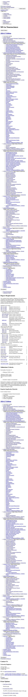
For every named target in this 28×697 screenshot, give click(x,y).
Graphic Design (9, 110)
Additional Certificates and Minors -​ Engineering (16, 194)
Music (7, 120)
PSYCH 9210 (5, 340)
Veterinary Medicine (10, 257)
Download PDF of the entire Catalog (10, 693)
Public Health (8, 221)
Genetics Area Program (10, 198)
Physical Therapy (9, 218)
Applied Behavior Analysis (11, 152)
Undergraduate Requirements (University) (14, 44)
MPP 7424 (4, 330)
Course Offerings (6, 18)
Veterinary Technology (10, 258)
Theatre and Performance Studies (12, 140)
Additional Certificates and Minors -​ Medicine (15, 247)
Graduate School (6, 21)
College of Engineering (8, 171)
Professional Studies (10, 274)
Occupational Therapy (10, 216)
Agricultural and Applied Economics (13, 56)
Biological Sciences (10, 93)
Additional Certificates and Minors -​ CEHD (15, 169)
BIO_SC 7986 (5, 337)
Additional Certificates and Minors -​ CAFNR (15, 80)
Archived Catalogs (7, 287)
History (7, 113)
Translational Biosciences (11, 246)
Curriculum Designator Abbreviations (11, 283)
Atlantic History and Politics (11, 91)
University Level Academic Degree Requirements (13, 42)
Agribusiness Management (11, 55)
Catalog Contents (6, 17)
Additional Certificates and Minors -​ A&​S (14, 142)
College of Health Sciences (8, 207)
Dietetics (7, 65)
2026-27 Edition (6, 33)
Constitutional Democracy (11, 96)
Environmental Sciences (11, 67)
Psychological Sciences (10, 128)
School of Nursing (7, 248)
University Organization (11, 280)
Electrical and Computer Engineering (13, 184)
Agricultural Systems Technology (12, 61)
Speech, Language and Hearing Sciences (14, 223)
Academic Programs (7, 14)
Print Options (3, 289)
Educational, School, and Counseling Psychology (16, 158)
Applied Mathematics (10, 86)
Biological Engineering (10, 174)
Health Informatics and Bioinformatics (13, 240)
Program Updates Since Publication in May (12, 265)
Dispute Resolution (10, 234)
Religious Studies (9, 131)
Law (7, 235)
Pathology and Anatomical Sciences (13, 245)
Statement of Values (10, 275)
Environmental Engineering (11, 188)
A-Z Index (5, 15)
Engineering (8, 186)
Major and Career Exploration (9, 40)
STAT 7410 (3, 350)
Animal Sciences (9, 63)
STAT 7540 (3, 351)
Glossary (5, 285)
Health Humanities (9, 111)
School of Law (6, 231)
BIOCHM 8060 (5, 314)
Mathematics (8, 117)
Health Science (9, 215)
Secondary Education (10, 167)
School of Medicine (7, 238)
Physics (7, 124)
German (7, 109)
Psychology (8, 127)
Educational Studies (10, 157)
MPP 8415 (4, 320)
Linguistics (8, 116)
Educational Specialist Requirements (13, 49)
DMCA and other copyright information (12, 674)
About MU (5, 268)
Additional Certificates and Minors (10, 262)
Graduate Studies (9, 270)
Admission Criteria (7, 292)
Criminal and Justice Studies (11, 211)
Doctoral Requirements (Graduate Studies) (14, 50)
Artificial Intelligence (10, 173)
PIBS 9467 (4, 342)
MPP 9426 (4, 332)
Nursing (7, 250)
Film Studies (8, 103)
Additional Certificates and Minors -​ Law (14, 236)
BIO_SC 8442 (4, 308)
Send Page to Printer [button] (7, 684)
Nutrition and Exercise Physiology (13, 74)
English (7, 102)
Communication (9, 95)
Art (6, 89)
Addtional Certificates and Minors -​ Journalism (15, 230)
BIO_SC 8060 (5, 315)
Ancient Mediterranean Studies (12, 83)
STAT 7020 (3, 347)
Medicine (8, 242)
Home (4, 20)
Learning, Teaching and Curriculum (13, 164)
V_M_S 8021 (3, 357)
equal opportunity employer (10, 671)
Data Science (8, 97)
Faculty (4, 284)
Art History (8, 90)
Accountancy (8, 145)
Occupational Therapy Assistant (12, 217)
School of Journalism (7, 228)
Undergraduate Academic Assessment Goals (15, 277)
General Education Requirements (12, 46)
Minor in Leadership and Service (12, 264)
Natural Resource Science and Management (15, 71)
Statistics (7, 136)
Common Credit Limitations (11, 45)
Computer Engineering (10, 179)
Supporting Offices (10, 276)
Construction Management (11, 181)
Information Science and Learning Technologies (15, 161)
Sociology (8, 135)
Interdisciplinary (9, 114)
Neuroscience (6, 22)
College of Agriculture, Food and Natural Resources (14, 52)
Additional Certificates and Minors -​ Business (15, 148)
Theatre (7, 139)
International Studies (10, 115)
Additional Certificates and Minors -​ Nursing (15, 251)
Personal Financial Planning (11, 76)
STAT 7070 (3, 349)
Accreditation (8, 269)
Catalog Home (6, 4)
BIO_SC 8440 (4, 307)
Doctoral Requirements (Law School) (13, 51)
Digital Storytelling (10, 100)
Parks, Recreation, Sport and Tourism (13, 75)
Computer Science (9, 180)
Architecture (8, 88)
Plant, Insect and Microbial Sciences (13, 78)
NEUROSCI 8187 (4, 356)
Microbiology (8, 119)
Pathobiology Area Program (11, 256)
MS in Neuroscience (12, 204)
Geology (7, 108)
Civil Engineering (9, 178)
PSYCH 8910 (5, 317)
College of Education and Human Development (13, 149)
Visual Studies (9, 141)
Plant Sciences (9, 77)
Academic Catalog (4, 9)
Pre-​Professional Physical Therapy (13, 219)
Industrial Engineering (10, 190)
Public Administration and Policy (12, 129)
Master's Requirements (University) (13, 48)
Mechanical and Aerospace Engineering (14, 192)
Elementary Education (10, 159)
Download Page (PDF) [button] (8, 688)
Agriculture (8, 62)
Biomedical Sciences (10, 254)
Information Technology (11, 191)
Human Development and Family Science (14, 160)
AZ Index (5, 2)
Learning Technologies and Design (13, 162)
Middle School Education (11, 166)
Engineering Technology (11, 187)
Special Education (9, 168)
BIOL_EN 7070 (5, 329)
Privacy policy (24, 674)
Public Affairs (8, 130)
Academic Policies (7, 281)
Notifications (8, 273)
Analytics (8, 146)
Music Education (9, 121)
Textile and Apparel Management (12, 137)
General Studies (9, 104)
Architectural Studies (10, 87)
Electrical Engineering (10, 185)
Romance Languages (10, 133)
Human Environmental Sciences (12, 199)
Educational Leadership (10, 154)
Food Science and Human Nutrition (13, 69)
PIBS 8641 (4, 323)
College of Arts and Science (9, 81)
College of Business (7, 143)
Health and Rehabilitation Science (13, 214)
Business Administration (11, 147)
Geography (8, 106)
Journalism (8, 229)
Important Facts (9, 271)
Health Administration (10, 212)
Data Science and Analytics (11, 197)
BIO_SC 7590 (5, 336)
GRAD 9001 (4, 324)
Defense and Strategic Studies (12, 99)
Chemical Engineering (10, 177)
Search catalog (4, 8)
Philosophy (8, 123)
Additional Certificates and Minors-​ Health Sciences (16, 225)
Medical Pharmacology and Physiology (14, 241)
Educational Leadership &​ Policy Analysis (14, 155)
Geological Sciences (10, 107)
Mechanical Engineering (11, 193)
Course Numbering (7, 282)
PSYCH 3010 (4, 353)
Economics (8, 101)
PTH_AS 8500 (4, 359)
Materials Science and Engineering (13, 202)
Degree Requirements (7, 291)
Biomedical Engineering (11, 176)
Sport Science (8, 224)
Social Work (8, 222)
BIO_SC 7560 (5, 335)
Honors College (6, 226)
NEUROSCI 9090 (4, 363)
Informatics (8, 200)
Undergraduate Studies (10, 278)
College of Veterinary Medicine (9, 252)
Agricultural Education (10, 57)
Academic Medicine (10, 239)
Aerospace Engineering (10, 172)
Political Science (9, 126)
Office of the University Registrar (7, 7)
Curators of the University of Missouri (13, 673)
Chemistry (8, 94)
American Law (9, 233)
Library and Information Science (12, 165)
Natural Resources (9, 72)
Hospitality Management (11, 70)
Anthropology (9, 84)
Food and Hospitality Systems (12, 68)
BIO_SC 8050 (4, 309)
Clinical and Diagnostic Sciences (12, 210)
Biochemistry (8, 64)
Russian (7, 134)
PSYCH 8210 (5, 339)
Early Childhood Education (11, 153)
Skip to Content (6, 1)
